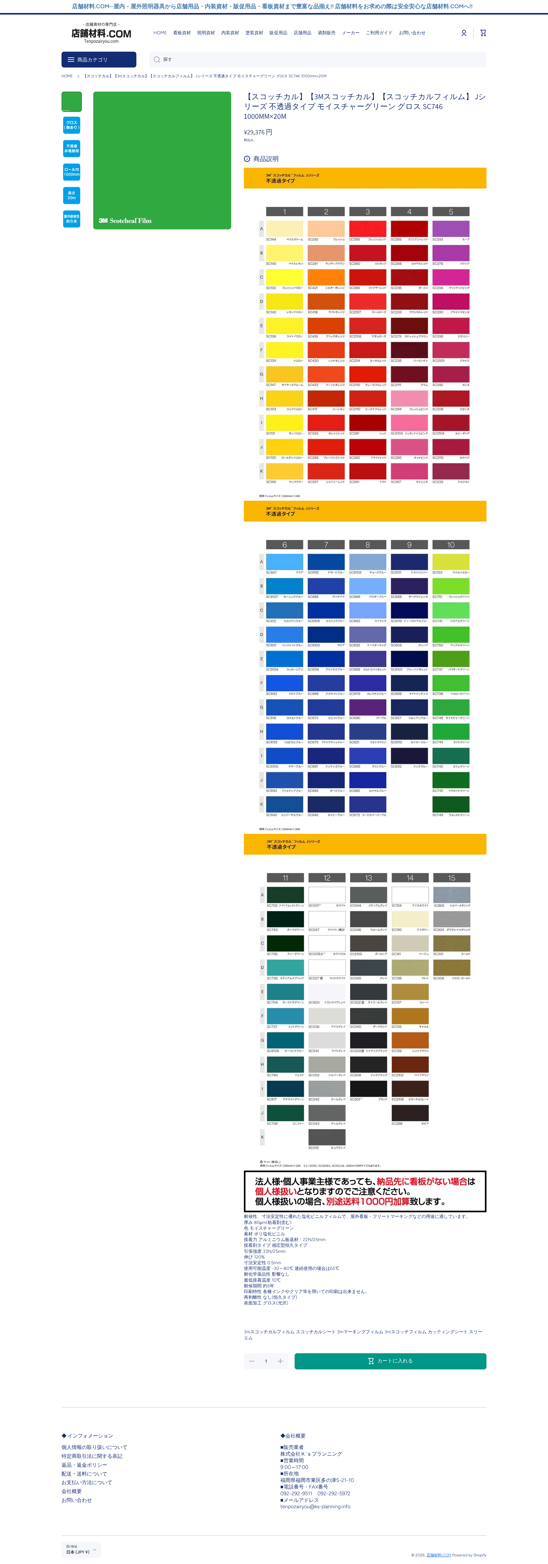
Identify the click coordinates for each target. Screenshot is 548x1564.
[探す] (154, 60)
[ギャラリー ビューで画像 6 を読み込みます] (72, 219)
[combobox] (317, 60)
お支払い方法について (87, 1482)
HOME (67, 76)
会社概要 (72, 1491)
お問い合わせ (77, 1500)
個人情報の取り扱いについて (94, 1447)
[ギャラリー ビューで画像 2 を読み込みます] (72, 125)
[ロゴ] (101, 33)
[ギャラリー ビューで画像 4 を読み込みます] (72, 172)
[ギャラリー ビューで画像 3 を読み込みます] (72, 148)
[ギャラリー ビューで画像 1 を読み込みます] (72, 102)
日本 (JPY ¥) (77, 1551)
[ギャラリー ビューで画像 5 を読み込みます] (72, 195)
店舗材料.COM (439, 1555)
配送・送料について (84, 1474)
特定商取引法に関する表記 (92, 1456)
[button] (483, 33)
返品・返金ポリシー (84, 1465)
